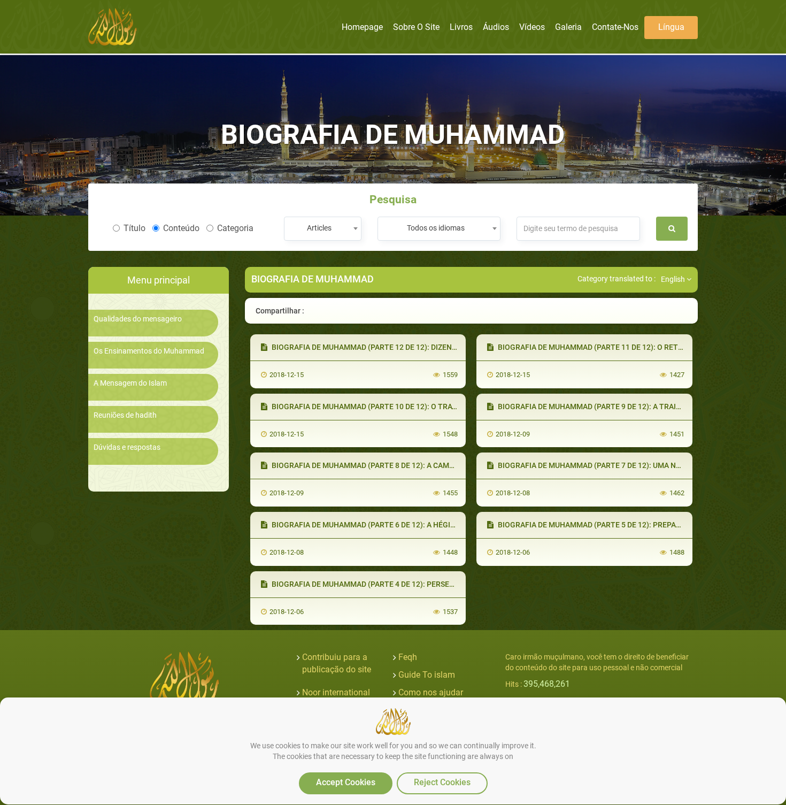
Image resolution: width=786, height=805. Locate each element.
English (674, 279)
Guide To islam (426, 675)
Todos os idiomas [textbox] (436, 228)
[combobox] (322, 229)
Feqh (407, 657)
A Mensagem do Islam (130, 383)
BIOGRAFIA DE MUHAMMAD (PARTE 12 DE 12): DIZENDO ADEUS (378, 347)
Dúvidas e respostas (127, 447)
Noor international (336, 692)
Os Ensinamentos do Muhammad (149, 351)
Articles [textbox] (319, 228)
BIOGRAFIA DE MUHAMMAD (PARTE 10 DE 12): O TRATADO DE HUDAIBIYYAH (400, 406)
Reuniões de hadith (125, 415)
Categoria (235, 228)
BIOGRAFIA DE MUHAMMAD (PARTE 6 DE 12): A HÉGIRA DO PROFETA (388, 524)
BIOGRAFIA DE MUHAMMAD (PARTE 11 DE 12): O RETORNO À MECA (611, 347)
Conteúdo (181, 228)
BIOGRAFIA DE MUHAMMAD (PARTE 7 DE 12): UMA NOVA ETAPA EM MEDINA (626, 465)
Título (134, 228)
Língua (671, 27)
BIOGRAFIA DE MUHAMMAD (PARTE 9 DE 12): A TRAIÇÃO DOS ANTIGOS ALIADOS (634, 406)
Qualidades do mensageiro (138, 319)
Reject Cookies (442, 782)
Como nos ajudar (430, 692)
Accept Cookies (345, 782)
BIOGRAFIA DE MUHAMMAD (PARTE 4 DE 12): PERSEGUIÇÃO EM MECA (390, 584)
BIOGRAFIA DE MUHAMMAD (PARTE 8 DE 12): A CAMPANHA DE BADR (387, 465)
